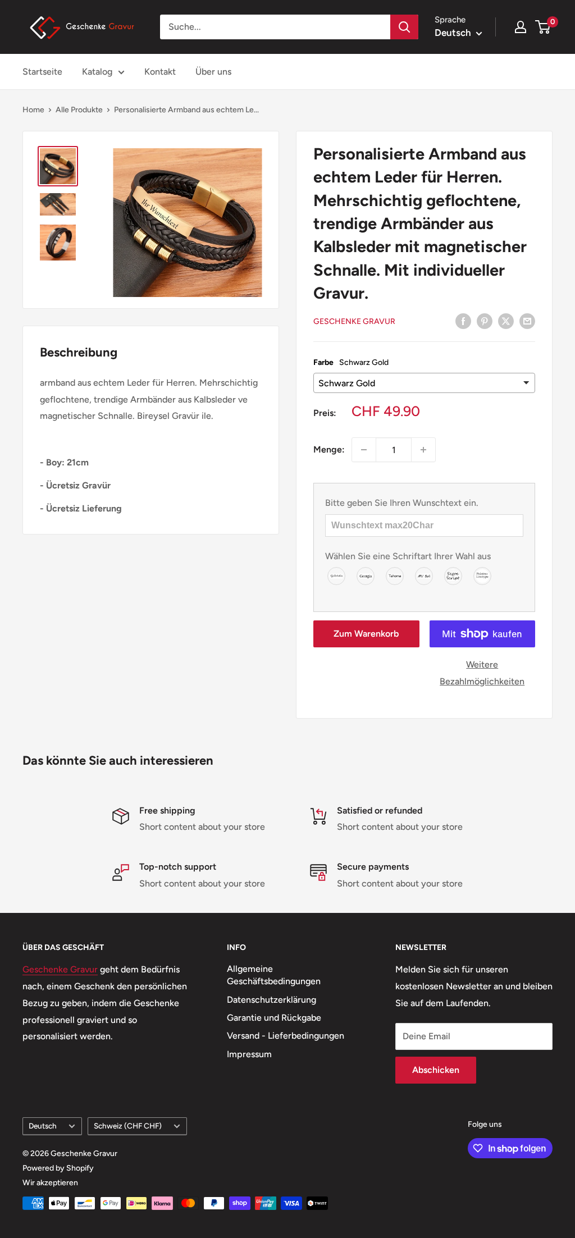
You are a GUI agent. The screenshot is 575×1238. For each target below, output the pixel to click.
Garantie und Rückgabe (274, 1017)
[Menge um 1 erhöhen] (423, 450)
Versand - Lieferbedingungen (285, 1035)
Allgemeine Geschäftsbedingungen (274, 974)
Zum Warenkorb (366, 633)
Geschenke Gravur (354, 321)
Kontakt (160, 71)
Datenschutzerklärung (271, 999)
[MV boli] (424, 575)
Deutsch (43, 1125)
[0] (543, 27)
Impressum (249, 1054)
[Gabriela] (337, 575)
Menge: (329, 449)
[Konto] (520, 27)
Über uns (213, 71)
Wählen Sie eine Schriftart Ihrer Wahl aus (408, 556)
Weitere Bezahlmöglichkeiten (482, 673)
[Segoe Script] (454, 575)
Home (33, 110)
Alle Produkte (79, 110)
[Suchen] (404, 27)
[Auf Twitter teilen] (506, 320)
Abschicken (435, 1070)
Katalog (97, 71)
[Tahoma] (395, 575)
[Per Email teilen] (527, 320)
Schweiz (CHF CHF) (128, 1125)
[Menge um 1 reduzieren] (364, 450)
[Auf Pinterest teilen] (484, 320)
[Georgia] (366, 575)
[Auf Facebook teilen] (463, 320)
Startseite (42, 71)
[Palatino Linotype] (483, 575)
